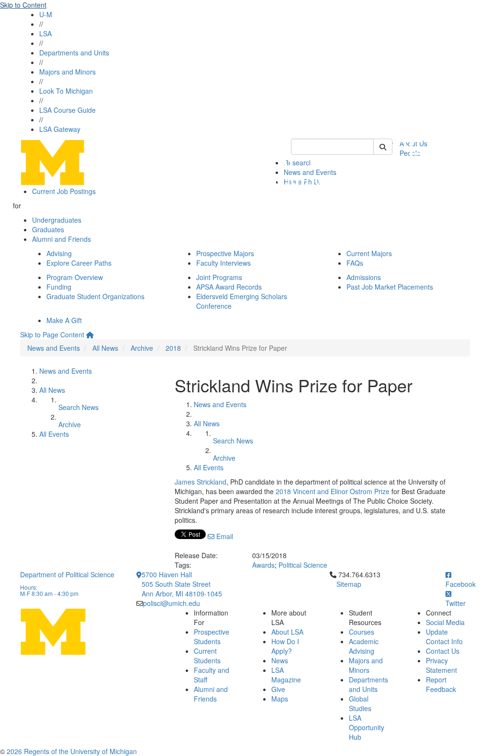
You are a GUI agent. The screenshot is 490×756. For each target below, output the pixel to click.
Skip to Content (23, 5)
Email (223, 536)
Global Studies (360, 703)
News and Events (53, 348)
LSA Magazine (286, 674)
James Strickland (200, 481)
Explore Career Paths (78, 263)
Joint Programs (219, 277)
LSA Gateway (59, 129)
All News (105, 348)
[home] (90, 334)
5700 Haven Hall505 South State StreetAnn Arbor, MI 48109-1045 (182, 584)
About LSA (287, 632)
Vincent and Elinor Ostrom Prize (341, 491)
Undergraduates (56, 220)
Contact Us (442, 651)
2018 (173, 348)
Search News (78, 407)
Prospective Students (211, 636)
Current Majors (369, 253)
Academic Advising (364, 646)
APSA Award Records (229, 287)
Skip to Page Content (52, 334)
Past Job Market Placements (389, 287)
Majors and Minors (67, 71)
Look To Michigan (66, 91)
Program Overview (74, 277)
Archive (142, 348)
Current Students (207, 655)
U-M (45, 14)
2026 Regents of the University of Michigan (72, 751)
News (279, 660)
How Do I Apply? (285, 646)
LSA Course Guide (67, 110)
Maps (279, 698)
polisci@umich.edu (171, 603)
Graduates (48, 229)
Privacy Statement (441, 665)
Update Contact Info (444, 636)
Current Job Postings (64, 191)
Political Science (302, 565)
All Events (54, 434)
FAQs (354, 263)
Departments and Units (74, 52)
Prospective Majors (225, 253)
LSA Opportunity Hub (366, 727)
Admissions (363, 277)
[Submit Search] (382, 147)
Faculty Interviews (223, 263)
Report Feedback (441, 684)
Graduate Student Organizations (95, 296)
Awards (263, 565)
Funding (58, 287)
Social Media (445, 622)
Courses (361, 632)
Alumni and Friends (61, 239)
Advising (59, 253)
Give (278, 689)
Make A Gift (64, 320)
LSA (45, 33)
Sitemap (348, 584)
